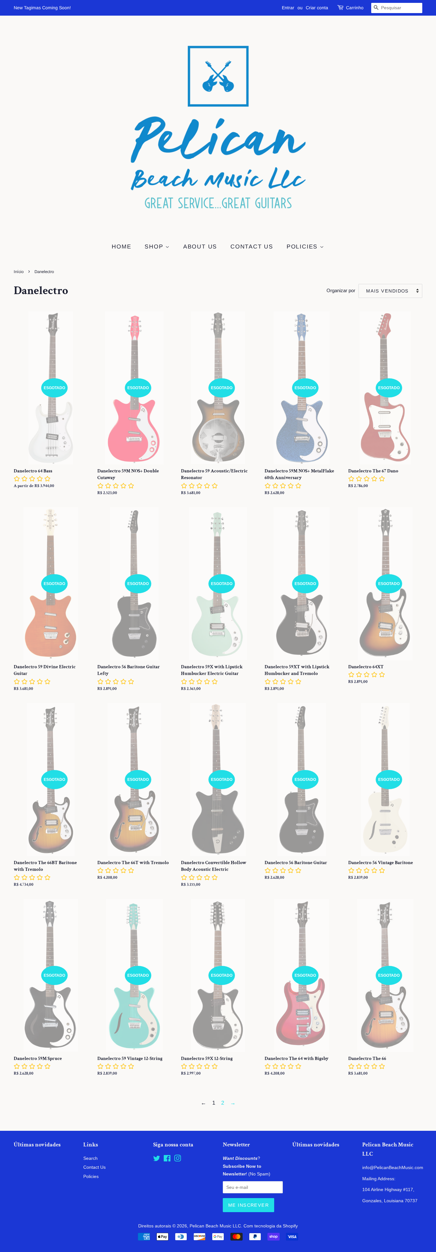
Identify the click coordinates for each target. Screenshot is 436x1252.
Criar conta (317, 7)
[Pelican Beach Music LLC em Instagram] (177, 1159)
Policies (303, 246)
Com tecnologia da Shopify (271, 1225)
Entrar (288, 7)
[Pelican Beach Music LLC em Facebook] (167, 1159)
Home (121, 246)
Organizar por (341, 290)
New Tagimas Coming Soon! (42, 7)
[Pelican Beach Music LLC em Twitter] (156, 1159)
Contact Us (251, 246)
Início (19, 271)
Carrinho (355, 7)
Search (90, 1158)
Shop (155, 246)
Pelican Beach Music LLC (215, 1225)
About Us (200, 246)
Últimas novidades (37, 1144)
